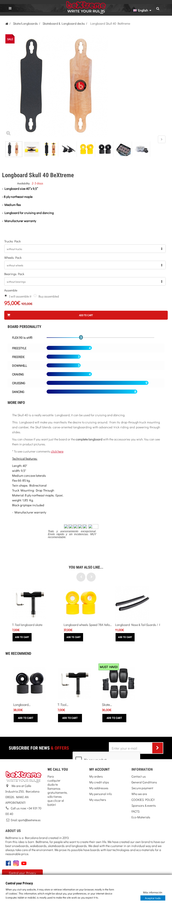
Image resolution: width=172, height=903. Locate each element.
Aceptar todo (153, 898)
